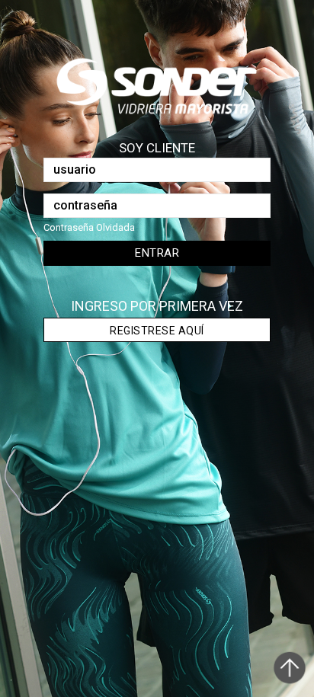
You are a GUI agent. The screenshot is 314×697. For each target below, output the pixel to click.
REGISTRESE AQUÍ (157, 331)
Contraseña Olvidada (89, 227)
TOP (291, 672)
